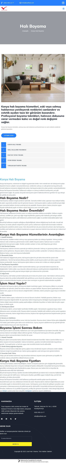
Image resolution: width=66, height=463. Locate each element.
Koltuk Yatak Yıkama (15, 155)
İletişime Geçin (8, 135)
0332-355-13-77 (39, 412)
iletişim (4, 391)
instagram (28, 391)
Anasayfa (25, 31)
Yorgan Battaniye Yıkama (17, 165)
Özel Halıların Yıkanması (17, 150)
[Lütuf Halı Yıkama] (4, 8)
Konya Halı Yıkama (14, 144)
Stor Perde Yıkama (15, 160)
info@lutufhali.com (40, 416)
